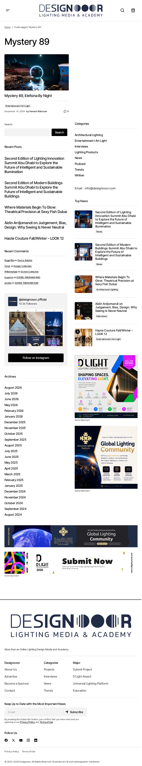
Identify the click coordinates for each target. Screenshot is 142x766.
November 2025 (15, 428)
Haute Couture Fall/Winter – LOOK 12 (34, 238)
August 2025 (13, 445)
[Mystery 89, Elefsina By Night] (36, 72)
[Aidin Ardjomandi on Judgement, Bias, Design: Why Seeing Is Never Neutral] (83, 311)
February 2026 (13, 411)
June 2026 (11, 399)
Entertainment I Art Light (18, 106)
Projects (49, 669)
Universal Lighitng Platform (90, 683)
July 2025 (10, 451)
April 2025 (11, 468)
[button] (7, 10)
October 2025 (13, 433)
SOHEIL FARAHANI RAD (28, 277)
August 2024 (13, 514)
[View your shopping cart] (133, 10)
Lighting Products (86, 152)
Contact (9, 690)
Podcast (80, 164)
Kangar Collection (23, 266)
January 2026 (13, 416)
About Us (10, 669)
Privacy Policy (27, 722)
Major (76, 663)
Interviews (81, 146)
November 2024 (15, 497)
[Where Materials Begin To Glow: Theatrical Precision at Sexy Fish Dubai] (83, 284)
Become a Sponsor (16, 683)
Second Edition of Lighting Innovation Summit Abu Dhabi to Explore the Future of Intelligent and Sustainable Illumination (34, 165)
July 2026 (10, 393)
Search (8, 124)
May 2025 (11, 462)
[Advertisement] (106, 386)
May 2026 (11, 405)
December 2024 (15, 491)
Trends (79, 169)
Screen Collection (30, 271)
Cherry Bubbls (24, 260)
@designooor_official (32, 299)
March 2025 (12, 474)
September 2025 (15, 439)
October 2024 (13, 503)
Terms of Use (46, 722)
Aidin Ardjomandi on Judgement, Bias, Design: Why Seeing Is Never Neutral (35, 225)
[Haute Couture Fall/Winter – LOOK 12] (83, 337)
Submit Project (82, 669)
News (78, 158)
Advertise (10, 676)
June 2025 (11, 457)
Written (79, 175)
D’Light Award (82, 676)
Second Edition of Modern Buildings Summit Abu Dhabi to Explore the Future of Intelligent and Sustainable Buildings (33, 189)
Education (79, 690)
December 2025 (15, 422)
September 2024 (15, 509)
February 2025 (13, 480)
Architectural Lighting (89, 135)
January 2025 (13, 485)
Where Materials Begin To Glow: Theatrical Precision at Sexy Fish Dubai (35, 209)
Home (7, 27)
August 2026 (13, 387)
